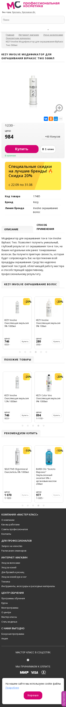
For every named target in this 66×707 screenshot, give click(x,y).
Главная (10, 34)
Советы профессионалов (14, 529)
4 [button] (35, 352)
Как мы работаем (10, 524)
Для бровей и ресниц (12, 572)
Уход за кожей (8, 567)
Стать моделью (9, 621)
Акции (4, 638)
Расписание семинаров (13, 550)
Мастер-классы (9, 616)
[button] (63, 698)
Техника (5, 581)
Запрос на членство (11, 546)
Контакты (6, 533)
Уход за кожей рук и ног (14, 576)
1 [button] (20, 352)
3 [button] (30, 352)
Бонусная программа (12, 633)
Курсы (4, 603)
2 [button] (25, 352)
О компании (7, 519)
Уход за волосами (53, 34)
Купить (25, 341)
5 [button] (41, 352)
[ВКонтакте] (46, 119)
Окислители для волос (18, 38)
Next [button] (61, 324)
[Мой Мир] (56, 119)
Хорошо (33, 695)
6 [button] (46, 352)
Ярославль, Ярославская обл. (24, 12)
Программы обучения (13, 598)
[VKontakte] (38, 659)
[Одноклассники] (51, 119)
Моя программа (9, 607)
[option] (17, 324)
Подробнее (12, 687)
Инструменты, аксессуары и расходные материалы (28, 586)
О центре (6, 612)
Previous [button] (4, 324)
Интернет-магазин (29, 34)
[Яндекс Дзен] (28, 659)
